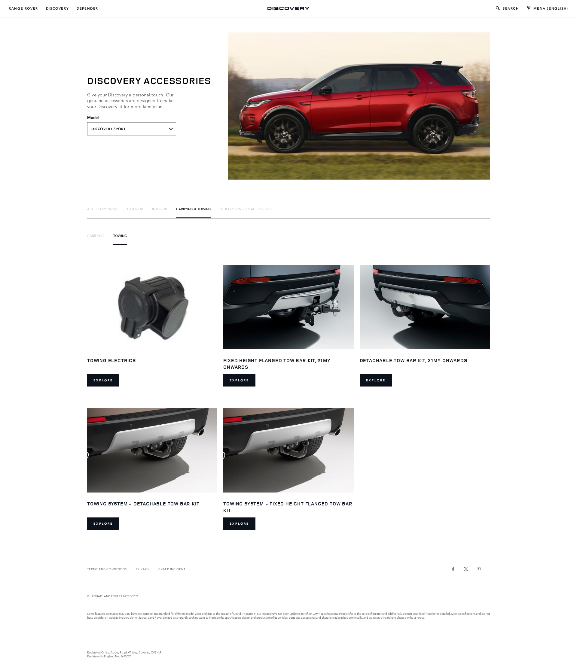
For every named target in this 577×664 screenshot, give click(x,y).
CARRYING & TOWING (193, 208)
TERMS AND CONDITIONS (107, 569)
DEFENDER (87, 8)
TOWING (120, 235)
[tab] (102, 208)
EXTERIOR (135, 208)
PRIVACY (143, 569)
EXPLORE (103, 380)
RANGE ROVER (23, 8)
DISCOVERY (57, 8)
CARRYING (95, 235)
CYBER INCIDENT (171, 569)
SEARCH (511, 8)
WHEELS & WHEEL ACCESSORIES (246, 208)
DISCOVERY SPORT (108, 129)
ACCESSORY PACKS (102, 208)
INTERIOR (159, 208)
